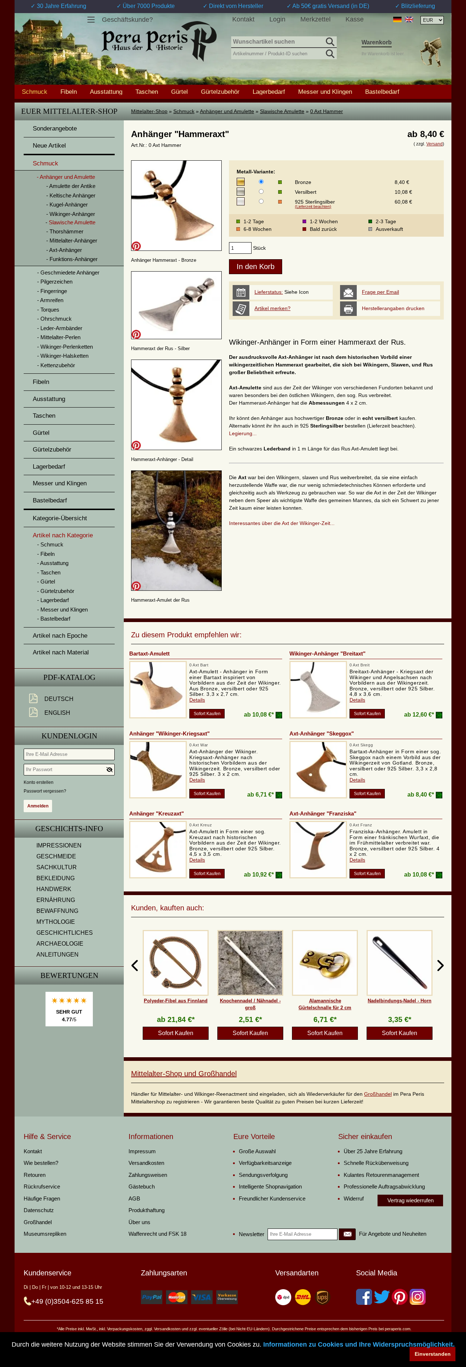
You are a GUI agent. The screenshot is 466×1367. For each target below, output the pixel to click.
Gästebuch (142, 1186)
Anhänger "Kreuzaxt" (156, 813)
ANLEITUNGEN (57, 954)
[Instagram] (418, 1297)
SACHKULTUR (56, 867)
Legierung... (243, 433)
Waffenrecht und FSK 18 (157, 1234)
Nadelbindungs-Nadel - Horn (399, 1000)
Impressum (142, 1151)
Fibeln (68, 91)
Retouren (35, 1175)
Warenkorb (377, 42)
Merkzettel (315, 19)
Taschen (146, 91)
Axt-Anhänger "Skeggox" (321, 733)
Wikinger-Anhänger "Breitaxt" (327, 653)
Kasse (354, 19)
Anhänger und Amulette (227, 111)
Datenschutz (39, 1210)
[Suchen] (329, 40)
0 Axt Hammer (326, 111)
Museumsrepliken (45, 1234)
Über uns (139, 1222)
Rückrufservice (42, 1186)
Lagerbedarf (269, 91)
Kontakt (243, 19)
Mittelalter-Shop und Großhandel (184, 1074)
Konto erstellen (39, 782)
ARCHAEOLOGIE (59, 944)
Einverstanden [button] (433, 1354)
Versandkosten (146, 1163)
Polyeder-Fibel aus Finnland (176, 1000)
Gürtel (179, 91)
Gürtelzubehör (220, 91)
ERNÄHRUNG (55, 900)
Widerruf (354, 1198)
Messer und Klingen (325, 91)
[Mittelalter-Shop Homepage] (159, 41)
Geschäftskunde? (127, 19)
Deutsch (59, 699)
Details (197, 700)
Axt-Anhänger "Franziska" (322, 813)
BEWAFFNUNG (57, 911)
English (57, 713)
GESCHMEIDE (56, 856)
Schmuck (183, 111)
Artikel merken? (272, 308)
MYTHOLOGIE (55, 922)
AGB (134, 1198)
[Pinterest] (400, 1297)
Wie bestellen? (41, 1163)
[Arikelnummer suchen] (329, 52)
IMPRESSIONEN (59, 845)
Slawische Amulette (282, 111)
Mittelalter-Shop (149, 111)
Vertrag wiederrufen (410, 1200)
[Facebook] (364, 1297)
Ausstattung (106, 91)
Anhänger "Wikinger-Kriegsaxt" (169, 733)
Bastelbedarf (382, 91)
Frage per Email (380, 292)
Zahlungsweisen (148, 1175)
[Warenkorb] (431, 52)
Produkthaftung (147, 1210)
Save (136, 246)
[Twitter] (382, 1297)
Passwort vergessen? (45, 791)
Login (277, 19)
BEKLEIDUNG (55, 878)
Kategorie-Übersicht (60, 518)
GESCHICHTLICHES (64, 933)
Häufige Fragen (42, 1198)
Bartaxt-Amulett (149, 653)
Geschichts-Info (69, 828)
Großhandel (378, 1094)
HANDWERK (53, 889)
